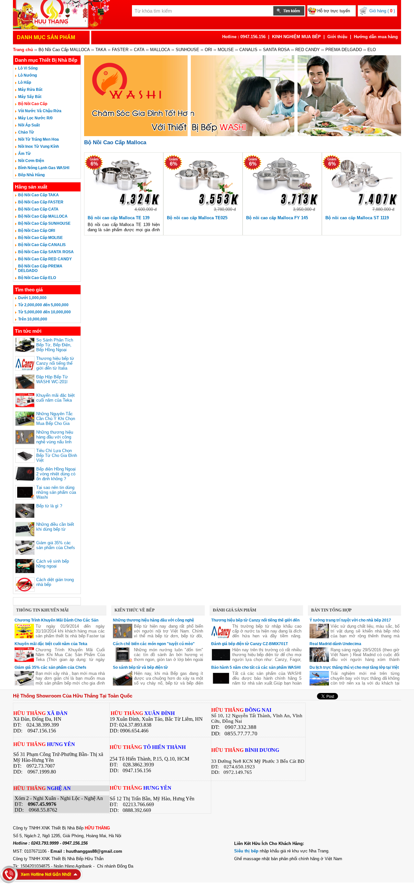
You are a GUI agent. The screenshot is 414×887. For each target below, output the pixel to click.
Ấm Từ (24, 153)
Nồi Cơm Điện (31, 160)
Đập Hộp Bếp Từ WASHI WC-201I (52, 379)
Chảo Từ (26, 132)
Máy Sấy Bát (29, 96)
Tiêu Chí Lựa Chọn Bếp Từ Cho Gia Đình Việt (56, 455)
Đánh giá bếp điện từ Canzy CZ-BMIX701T (249, 644)
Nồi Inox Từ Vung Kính (38, 146)
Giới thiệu (337, 36)
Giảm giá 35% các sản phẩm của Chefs (55, 545)
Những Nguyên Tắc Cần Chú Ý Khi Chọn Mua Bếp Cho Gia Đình (55, 421)
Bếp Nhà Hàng (31, 175)
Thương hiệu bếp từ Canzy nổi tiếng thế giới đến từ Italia (55, 363)
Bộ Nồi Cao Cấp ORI (36, 230)
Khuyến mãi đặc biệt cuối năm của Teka (55, 398)
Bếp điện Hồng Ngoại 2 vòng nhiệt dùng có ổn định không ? (56, 474)
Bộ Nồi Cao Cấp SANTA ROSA (46, 252)
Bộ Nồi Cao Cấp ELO (37, 278)
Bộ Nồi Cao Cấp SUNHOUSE (44, 223)
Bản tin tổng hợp (331, 610)
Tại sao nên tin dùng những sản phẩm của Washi (56, 492)
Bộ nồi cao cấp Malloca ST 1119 (357, 217)
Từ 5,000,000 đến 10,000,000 (44, 312)
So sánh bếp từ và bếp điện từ (140, 667)
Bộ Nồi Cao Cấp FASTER (40, 202)
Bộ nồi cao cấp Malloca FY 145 (277, 217)
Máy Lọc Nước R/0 (35, 118)
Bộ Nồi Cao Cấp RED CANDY (45, 259)
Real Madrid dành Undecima (335, 644)
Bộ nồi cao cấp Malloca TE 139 (118, 217)
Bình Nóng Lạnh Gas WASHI (43, 168)
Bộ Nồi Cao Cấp (32, 104)
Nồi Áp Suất (29, 125)
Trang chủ (23, 49)
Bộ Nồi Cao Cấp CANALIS (42, 245)
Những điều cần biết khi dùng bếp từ (55, 527)
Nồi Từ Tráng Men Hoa (38, 139)
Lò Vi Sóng (28, 68)
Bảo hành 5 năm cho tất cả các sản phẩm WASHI (255, 667)
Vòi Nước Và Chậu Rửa (39, 111)
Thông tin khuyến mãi (42, 610)
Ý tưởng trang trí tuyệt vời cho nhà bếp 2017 (350, 620)
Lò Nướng (27, 75)
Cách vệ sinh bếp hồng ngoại (52, 563)
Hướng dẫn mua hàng (376, 36)
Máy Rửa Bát (30, 89)
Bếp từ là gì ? (49, 505)
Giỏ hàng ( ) (382, 10)
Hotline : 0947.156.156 (244, 36)
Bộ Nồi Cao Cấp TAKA (38, 195)
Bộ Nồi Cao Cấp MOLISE (40, 237)
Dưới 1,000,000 (32, 298)
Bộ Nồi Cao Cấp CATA (38, 209)
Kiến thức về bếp (134, 610)
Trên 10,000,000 (32, 319)
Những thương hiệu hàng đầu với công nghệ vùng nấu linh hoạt (54, 439)
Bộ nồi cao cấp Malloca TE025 (197, 217)
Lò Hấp (24, 82)
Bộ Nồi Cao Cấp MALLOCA (43, 216)
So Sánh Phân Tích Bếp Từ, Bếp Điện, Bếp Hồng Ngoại (54, 345)
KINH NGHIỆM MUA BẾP (296, 36)
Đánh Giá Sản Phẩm (234, 610)
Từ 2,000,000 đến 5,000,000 (43, 305)
